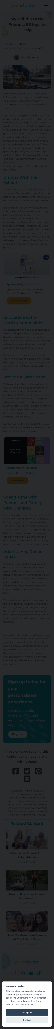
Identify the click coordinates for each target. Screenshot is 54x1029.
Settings (27, 1020)
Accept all (27, 1012)
